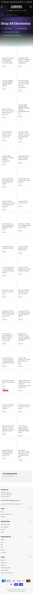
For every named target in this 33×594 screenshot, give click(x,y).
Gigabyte (4, 162)
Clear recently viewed (7, 476)
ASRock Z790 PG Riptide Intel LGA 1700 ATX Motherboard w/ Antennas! (8, 203)
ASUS (19, 88)
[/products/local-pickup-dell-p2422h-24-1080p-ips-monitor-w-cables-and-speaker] (24, 52)
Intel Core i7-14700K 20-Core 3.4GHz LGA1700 (8, 406)
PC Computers (5, 527)
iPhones (3, 529)
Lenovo (3, 550)
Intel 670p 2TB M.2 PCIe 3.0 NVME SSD (7, 247)
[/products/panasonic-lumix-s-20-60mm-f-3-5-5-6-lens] (8, 284)
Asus (2, 542)
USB (3, 64)
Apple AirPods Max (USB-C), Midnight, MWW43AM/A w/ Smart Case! (7, 452)
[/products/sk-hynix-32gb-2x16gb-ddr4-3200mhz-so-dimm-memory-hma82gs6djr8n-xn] (24, 99)
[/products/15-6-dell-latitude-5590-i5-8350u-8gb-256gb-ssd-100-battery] (8, 218)
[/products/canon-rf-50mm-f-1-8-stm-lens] (24, 195)
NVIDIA (4, 385)
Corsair (4, 87)
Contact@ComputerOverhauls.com (10, 500)
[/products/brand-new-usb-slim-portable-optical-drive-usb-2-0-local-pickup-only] (8, 52)
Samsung (4, 185)
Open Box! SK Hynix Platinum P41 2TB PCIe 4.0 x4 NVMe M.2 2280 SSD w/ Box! (8, 428)
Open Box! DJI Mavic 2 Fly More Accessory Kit (8, 382)
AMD (19, 161)
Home (2, 15)
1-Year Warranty (7, 28)
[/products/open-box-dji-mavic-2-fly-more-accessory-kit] (8, 374)
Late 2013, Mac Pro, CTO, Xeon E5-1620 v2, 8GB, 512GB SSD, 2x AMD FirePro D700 (8, 360)
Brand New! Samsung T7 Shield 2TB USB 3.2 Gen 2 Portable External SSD (23, 453)
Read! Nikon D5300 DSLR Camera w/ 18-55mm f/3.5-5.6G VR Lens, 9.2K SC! (8, 313)
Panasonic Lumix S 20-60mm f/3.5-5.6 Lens (7, 291)
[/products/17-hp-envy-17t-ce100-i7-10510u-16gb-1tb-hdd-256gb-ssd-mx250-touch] (24, 420)
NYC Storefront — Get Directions (11, 35)
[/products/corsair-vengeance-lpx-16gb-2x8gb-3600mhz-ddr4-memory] (8, 74)
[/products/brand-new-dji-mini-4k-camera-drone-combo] (24, 399)
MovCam (20, 140)
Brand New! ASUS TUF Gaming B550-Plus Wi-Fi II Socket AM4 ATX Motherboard (23, 84)
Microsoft (4, 341)
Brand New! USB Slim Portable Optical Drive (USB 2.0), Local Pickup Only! (8, 60)
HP (19, 434)
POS (9, 591)
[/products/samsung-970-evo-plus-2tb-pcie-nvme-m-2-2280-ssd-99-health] (24, 305)
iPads (2, 532)
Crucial (20, 251)
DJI (19, 409)
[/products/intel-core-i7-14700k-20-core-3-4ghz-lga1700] (8, 399)
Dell (19, 64)
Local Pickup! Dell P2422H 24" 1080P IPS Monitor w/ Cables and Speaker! (24, 60)
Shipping (3, 565)
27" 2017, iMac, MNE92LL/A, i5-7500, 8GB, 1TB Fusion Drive (24, 360)
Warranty (3, 562)
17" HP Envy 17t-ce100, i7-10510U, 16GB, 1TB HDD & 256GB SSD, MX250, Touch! (23, 429)
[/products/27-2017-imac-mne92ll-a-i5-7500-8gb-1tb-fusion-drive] (24, 352)
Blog (2, 511)
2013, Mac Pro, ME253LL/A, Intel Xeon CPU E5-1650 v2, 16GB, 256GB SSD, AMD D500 (24, 337)
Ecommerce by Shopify (19, 591)
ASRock (4, 207)
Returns (3, 560)
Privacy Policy (4, 570)
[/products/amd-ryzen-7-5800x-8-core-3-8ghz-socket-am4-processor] (24, 218)
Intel (3, 249)
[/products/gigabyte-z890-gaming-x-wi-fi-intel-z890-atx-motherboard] (8, 150)
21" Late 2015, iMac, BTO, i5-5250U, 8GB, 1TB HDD (24, 180)
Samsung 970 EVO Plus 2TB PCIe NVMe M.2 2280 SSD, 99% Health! (24, 313)
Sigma (3, 115)
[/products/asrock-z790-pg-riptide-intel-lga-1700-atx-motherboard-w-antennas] (8, 195)
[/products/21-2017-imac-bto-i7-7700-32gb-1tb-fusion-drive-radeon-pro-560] (8, 261)
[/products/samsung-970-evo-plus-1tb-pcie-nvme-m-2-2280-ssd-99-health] (8, 172)
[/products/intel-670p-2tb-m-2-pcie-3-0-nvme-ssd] (8, 240)
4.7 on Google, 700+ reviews (10, 32)
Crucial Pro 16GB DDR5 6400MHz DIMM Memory (23, 248)
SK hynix (20, 114)
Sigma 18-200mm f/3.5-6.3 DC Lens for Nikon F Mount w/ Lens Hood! (8, 111)
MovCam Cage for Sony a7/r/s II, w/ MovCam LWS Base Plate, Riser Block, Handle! (24, 135)
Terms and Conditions (7, 573)
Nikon (3, 317)
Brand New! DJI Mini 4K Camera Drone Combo (24, 406)
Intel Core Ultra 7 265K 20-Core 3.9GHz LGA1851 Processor (24, 269)
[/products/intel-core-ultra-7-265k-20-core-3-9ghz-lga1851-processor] (24, 261)
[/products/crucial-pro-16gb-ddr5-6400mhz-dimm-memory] (24, 240)
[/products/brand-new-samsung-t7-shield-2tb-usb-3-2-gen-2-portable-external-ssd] (24, 444)
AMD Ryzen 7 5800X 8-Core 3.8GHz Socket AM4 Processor (24, 225)
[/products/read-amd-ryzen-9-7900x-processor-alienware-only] (24, 150)
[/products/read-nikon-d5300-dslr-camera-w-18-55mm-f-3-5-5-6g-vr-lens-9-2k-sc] (8, 305)
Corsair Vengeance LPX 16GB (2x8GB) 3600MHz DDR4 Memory (7, 83)
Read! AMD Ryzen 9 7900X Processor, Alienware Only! (24, 157)
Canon (19, 204)
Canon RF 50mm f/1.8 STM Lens (23, 202)
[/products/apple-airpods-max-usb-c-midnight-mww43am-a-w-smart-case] (8, 444)
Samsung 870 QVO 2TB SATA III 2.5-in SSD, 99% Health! (23, 291)
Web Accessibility (5, 568)
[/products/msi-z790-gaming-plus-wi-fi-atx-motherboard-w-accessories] (8, 125)
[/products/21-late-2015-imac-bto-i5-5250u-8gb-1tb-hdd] (24, 172)
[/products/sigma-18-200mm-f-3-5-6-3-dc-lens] (8, 101)
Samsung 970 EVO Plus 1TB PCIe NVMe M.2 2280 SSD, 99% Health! (8, 181)
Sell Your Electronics (6, 514)
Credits (3, 516)
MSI (3, 138)
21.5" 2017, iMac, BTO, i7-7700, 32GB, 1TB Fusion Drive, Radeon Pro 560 (8, 270)
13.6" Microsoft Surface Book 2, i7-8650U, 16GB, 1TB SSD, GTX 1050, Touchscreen (7, 337)
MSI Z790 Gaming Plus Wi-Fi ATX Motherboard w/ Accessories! (7, 134)
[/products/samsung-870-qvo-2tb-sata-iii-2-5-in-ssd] (24, 284)
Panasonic (4, 295)
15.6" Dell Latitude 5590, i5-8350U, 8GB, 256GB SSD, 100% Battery (8, 226)
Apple (19, 183)
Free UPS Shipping (20, 28)
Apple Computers (5, 524)
